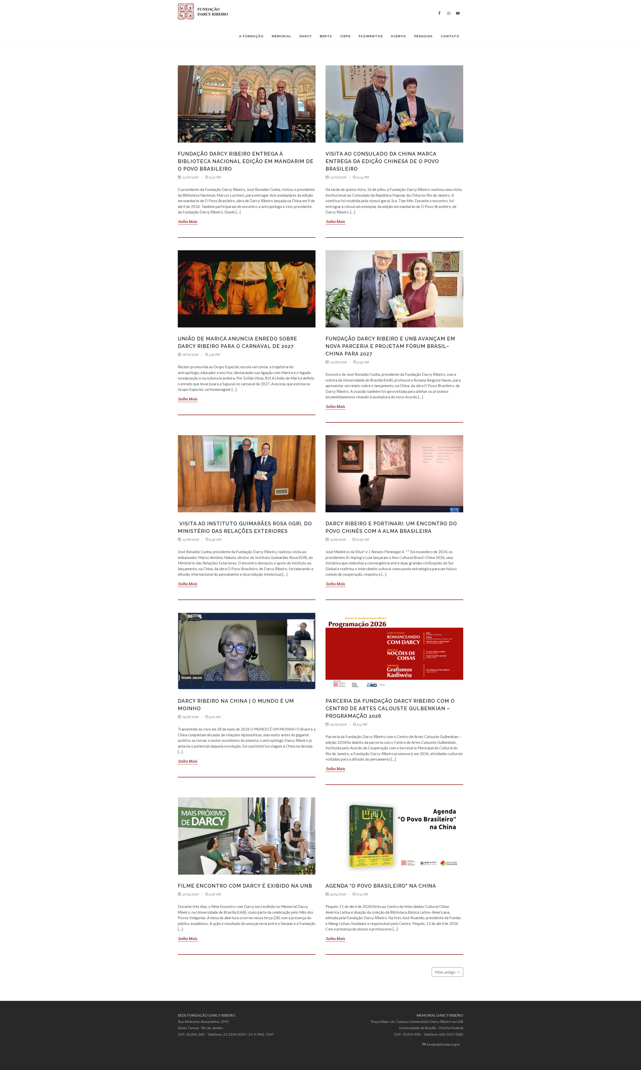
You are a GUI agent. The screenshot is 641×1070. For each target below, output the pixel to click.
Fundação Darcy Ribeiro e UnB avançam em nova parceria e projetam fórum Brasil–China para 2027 (390, 346)
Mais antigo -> (447, 972)
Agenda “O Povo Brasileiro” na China (381, 886)
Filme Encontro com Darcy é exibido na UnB (245, 886)
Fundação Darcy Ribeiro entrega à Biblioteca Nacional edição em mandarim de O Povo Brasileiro (245, 161)
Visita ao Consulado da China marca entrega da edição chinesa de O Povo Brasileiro (382, 161)
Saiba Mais (187, 221)
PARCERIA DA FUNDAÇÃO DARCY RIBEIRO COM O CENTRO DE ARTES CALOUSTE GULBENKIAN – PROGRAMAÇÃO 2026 (390, 708)
